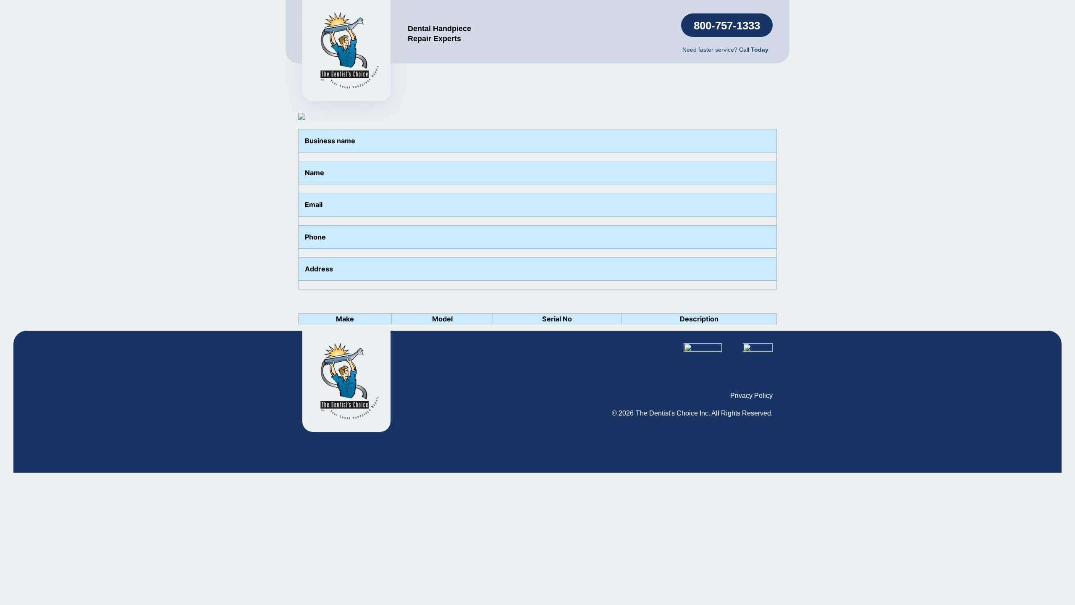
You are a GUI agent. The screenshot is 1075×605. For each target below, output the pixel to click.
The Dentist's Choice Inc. (673, 413)
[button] (727, 25)
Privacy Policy (751, 395)
